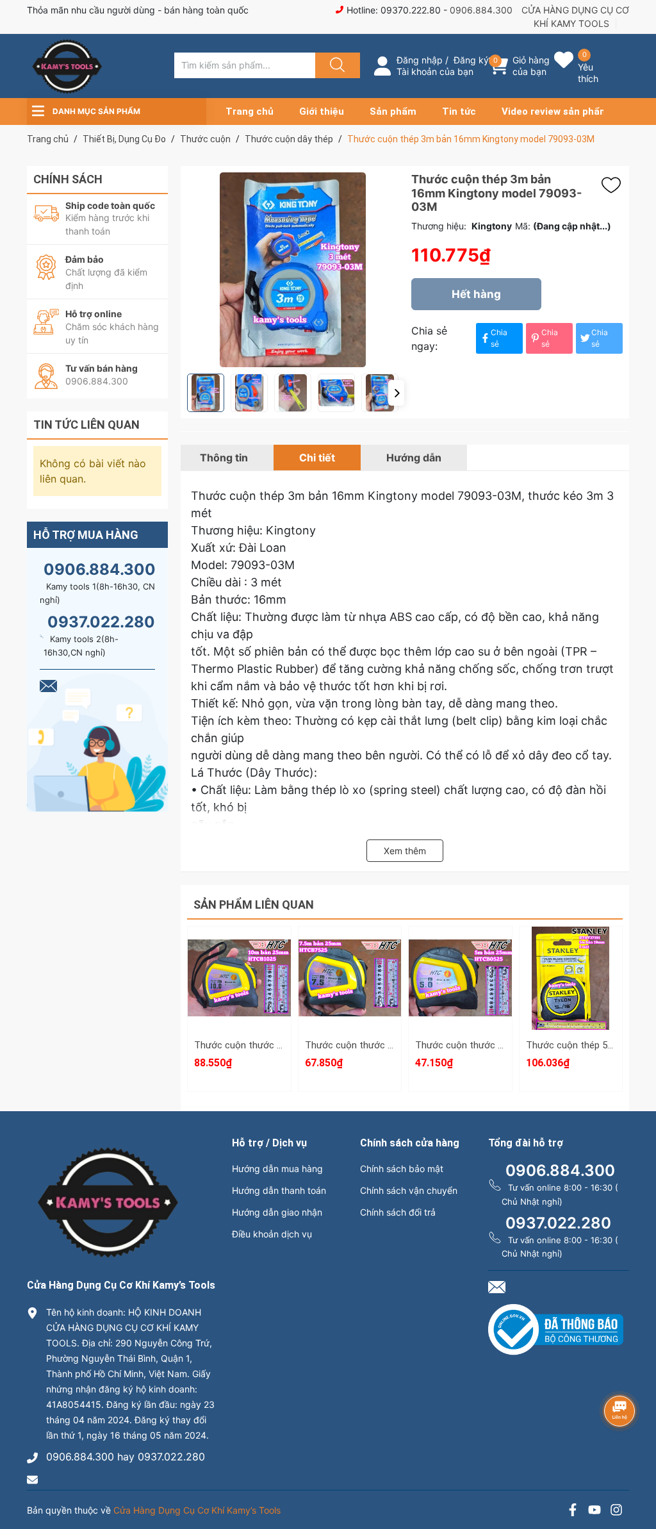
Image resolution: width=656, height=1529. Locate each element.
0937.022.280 (101, 622)
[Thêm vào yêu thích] (614, 185)
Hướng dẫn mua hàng (277, 1168)
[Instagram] (616, 1511)
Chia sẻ (499, 338)
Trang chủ (250, 111)
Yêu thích (588, 73)
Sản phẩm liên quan (253, 904)
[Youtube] (594, 1511)
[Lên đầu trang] (635, 1474)
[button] (396, 393)
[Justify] (335, 65)
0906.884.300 (481, 9)
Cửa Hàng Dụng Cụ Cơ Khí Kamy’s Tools (197, 1510)
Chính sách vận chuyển (408, 1190)
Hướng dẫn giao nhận (277, 1212)
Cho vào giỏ (239, 1000)
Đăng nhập (420, 59)
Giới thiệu (321, 111)
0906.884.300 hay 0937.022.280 (125, 1456)
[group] (292, 269)
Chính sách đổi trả (398, 1212)
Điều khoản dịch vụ (272, 1233)
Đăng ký (471, 59)
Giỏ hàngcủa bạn (531, 65)
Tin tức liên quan (86, 424)
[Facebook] (572, 1511)
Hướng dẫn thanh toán (279, 1190)
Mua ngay (239, 1024)
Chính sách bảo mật (401, 1168)
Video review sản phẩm (555, 111)
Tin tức (459, 111)
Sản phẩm (393, 111)
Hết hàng (476, 294)
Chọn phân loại (239, 940)
